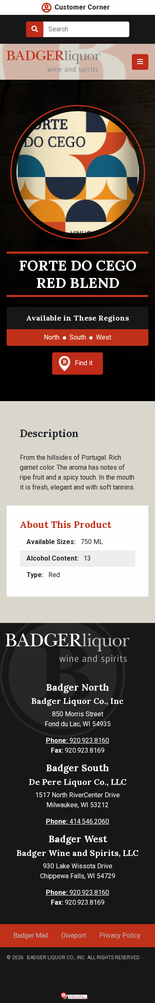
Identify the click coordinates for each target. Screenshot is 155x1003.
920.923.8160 (77, 740)
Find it (84, 363)
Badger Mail (30, 935)
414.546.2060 (77, 821)
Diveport (73, 935)
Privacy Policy (120, 935)
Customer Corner (82, 7)
